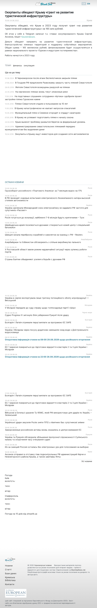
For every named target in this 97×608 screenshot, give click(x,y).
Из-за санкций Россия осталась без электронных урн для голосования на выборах (47, 447)
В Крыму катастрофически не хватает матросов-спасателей (45, 108)
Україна (89, 205)
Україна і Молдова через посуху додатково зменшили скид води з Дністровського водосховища (46, 331)
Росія (90, 188)
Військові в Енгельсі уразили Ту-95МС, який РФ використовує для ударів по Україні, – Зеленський (48, 413)
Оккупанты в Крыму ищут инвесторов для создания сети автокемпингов (52, 134)
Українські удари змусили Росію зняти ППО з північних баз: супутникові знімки (44, 422)
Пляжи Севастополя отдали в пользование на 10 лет (41, 103)
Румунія (89, 434)
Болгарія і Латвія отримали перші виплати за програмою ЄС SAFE (38, 322)
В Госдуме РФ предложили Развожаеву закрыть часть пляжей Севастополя (53, 82)
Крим (89, 20)
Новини (9, 565)
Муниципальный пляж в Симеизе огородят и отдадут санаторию (47, 113)
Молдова (88, 305)
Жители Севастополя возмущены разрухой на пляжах (42, 87)
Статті (8, 569)
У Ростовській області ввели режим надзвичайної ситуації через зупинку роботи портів (46, 250)
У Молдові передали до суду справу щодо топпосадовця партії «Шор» (40, 308)
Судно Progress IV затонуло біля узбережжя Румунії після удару (37, 315)
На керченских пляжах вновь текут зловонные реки (41, 91)
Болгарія (88, 320)
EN (88, 3)
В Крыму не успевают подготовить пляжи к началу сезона (44, 117)
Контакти (9, 584)
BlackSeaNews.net (78, 570)
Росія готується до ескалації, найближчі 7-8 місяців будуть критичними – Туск (44, 217)
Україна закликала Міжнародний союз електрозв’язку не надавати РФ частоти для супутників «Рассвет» (46, 209)
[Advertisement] (48, 157)
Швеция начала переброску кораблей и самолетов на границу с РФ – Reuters (44, 234)
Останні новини (14, 182)
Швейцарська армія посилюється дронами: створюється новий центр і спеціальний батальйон (47, 226)
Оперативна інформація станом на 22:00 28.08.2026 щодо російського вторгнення (47, 356)
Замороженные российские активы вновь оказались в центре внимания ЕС (43, 430)
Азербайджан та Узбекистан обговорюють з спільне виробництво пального (43, 242)
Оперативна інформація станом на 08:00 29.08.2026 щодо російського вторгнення (47, 339)
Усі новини (86, 461)
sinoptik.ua (32, 513)
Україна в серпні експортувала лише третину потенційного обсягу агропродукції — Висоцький (47, 299)
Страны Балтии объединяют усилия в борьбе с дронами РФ (35, 259)
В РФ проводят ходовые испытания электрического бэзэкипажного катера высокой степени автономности (47, 199)
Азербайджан (86, 239)
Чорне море (87, 312)
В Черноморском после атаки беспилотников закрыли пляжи (46, 78)
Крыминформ (28, 36)
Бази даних (10, 573)
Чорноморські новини (43, 565)
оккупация (29, 65)
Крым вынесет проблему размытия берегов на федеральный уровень (50, 122)
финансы (17, 65)
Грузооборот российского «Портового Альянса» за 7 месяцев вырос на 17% (43, 190)
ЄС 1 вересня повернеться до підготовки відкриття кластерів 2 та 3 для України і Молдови (46, 348)
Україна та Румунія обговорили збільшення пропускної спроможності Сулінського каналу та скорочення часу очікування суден (46, 438)
